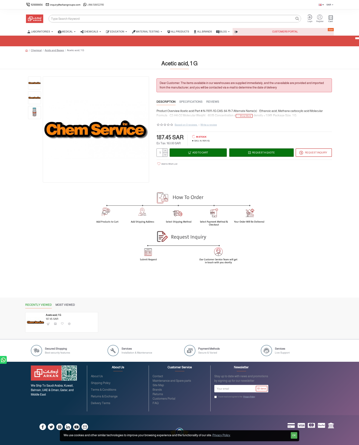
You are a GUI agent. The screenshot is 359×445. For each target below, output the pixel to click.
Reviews (212, 101)
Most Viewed (65, 304)
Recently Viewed (38, 304)
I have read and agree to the (236, 397)
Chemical (36, 50)
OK (294, 435)
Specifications (190, 101)
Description (166, 101)
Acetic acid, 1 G (53, 315)
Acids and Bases (54, 50)
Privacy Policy (221, 435)
